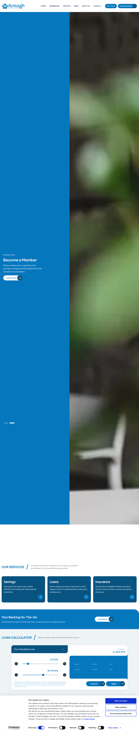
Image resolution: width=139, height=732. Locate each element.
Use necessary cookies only (120, 713)
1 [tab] (7, 423)
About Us (86, 6)
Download (102, 619)
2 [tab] (13, 423)
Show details (113, 728)
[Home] (13, 6)
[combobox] (39, 649)
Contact (97, 6)
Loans (43, 6)
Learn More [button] (8, 278)
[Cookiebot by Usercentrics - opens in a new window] (14, 727)
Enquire (94, 684)
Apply (114, 684)
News (76, 6)
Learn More (33, 596)
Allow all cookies (120, 701)
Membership (54, 6)
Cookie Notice (89, 719)
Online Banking (126, 6)
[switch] (62, 727)
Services (67, 6)
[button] (16, 663)
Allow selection (121, 707)
